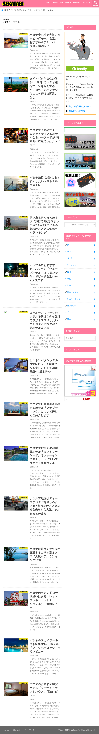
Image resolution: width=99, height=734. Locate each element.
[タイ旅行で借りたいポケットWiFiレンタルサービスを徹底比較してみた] (80, 188)
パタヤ (70, 258)
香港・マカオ (73, 292)
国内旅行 (68, 2)
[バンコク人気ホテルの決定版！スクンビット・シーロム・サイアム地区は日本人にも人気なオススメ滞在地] (80, 150)
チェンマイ (72, 265)
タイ (61, 2)
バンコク (71, 251)
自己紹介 (55, 2)
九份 (69, 285)
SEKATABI (75, 730)
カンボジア (72, 306)
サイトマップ (87, 2)
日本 (69, 319)
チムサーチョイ (73, 299)
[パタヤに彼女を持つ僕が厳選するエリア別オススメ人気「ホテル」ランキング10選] (80, 169)
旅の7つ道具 (77, 2)
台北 (69, 279)
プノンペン (72, 312)
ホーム (48, 2)
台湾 (69, 272)
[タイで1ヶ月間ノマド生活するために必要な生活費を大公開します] (80, 207)
